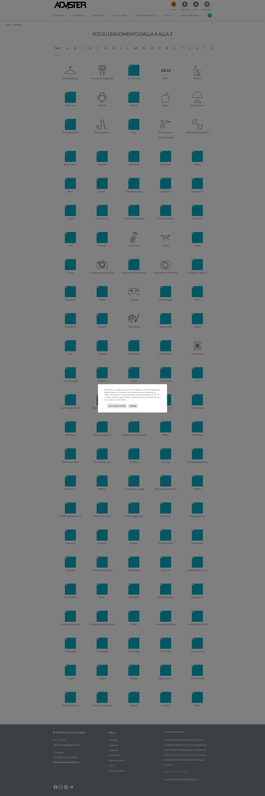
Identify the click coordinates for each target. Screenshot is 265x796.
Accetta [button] (133, 406)
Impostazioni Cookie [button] (117, 406)
